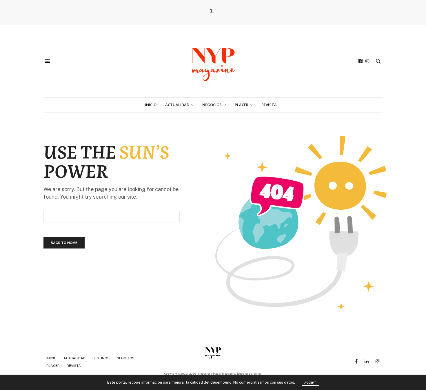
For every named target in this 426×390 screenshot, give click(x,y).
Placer (241, 104)
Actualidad (177, 104)
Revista (269, 104)
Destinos (101, 358)
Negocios (212, 104)
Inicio (150, 104)
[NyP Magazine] (213, 61)
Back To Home (64, 243)
